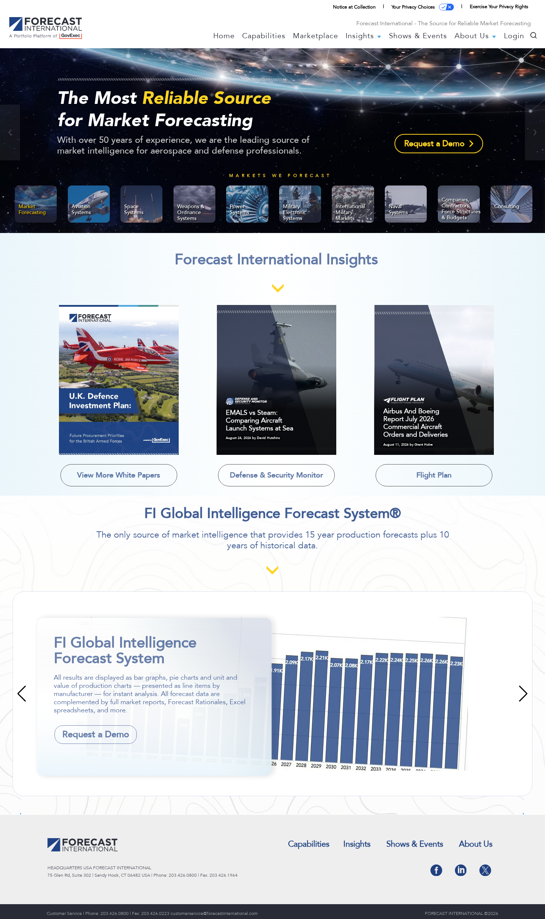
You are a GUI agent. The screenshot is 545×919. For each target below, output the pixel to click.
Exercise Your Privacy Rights (499, 7)
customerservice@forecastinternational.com (214, 913)
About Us (473, 36)
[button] (10, 132)
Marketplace (315, 36)
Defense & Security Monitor (276, 475)
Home (224, 36)
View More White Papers (118, 475)
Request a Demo (434, 143)
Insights (361, 36)
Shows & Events (418, 36)
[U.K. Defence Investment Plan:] (118, 380)
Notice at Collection (354, 7)
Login (514, 36)
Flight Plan (434, 475)
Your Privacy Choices (413, 7)
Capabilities (263, 36)
